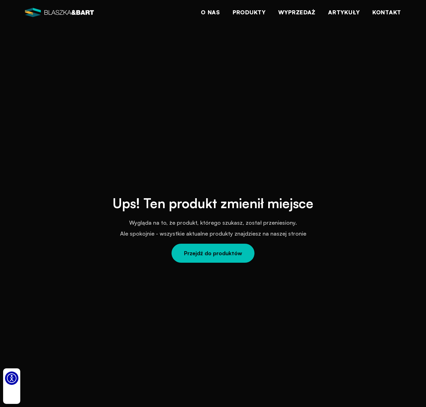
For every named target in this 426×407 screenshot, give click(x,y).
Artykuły (344, 12)
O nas (210, 12)
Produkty (249, 12)
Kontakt (386, 12)
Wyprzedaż (297, 12)
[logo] (59, 12)
